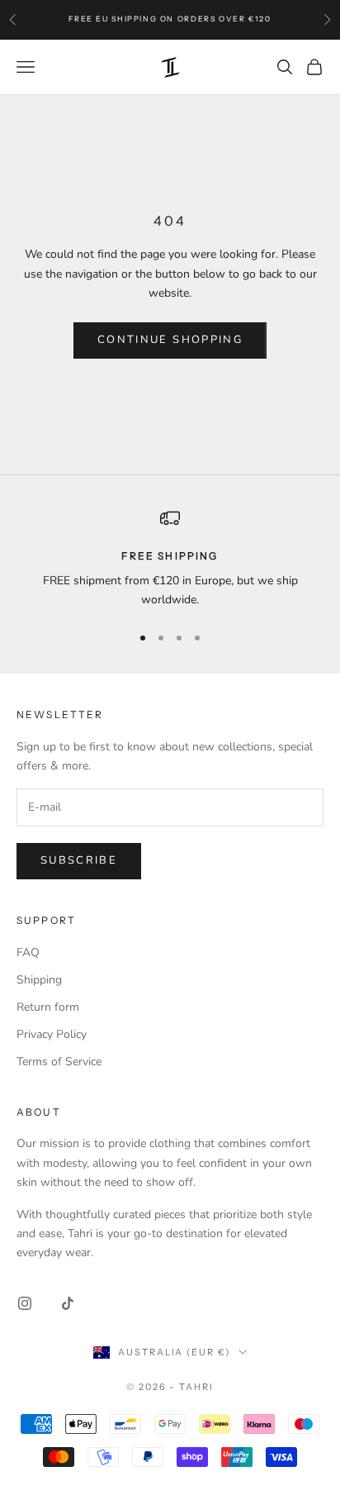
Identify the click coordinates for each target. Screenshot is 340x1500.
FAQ (28, 952)
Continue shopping (170, 339)
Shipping (39, 980)
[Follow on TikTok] (67, 1303)
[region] (170, 559)
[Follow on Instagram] (25, 1303)
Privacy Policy (52, 1034)
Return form (48, 1007)
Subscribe (78, 860)
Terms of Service (59, 1061)
